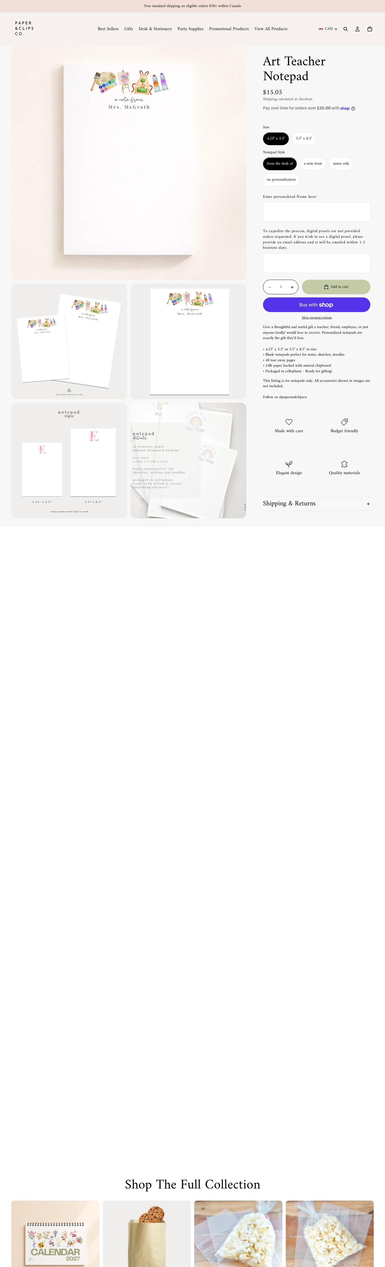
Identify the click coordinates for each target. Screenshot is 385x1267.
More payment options (317, 317)
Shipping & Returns (289, 504)
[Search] (345, 29)
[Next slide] (91, 1244)
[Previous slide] (19, 1244)
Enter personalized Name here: (290, 197)
